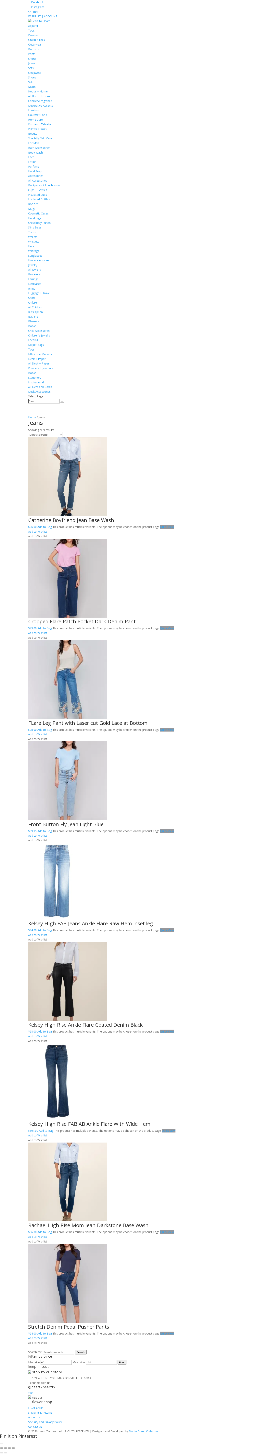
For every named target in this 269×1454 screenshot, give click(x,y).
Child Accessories (39, 331)
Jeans (31, 63)
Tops (31, 30)
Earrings (33, 279)
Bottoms (34, 49)
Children (33, 302)
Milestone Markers (40, 354)
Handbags (34, 218)
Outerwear (35, 44)
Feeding (33, 340)
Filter (122, 1362)
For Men (33, 143)
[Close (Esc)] (13, 1448)
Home (32, 417)
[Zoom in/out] (1, 1448)
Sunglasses (35, 255)
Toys (31, 349)
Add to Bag (44, 527)
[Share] (9, 1448)
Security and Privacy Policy (45, 1422)
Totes (32, 232)
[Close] (1, 1443)
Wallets (32, 237)
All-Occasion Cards (40, 387)
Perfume (33, 166)
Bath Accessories (39, 148)
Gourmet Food (37, 115)
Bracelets (34, 274)
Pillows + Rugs (37, 129)
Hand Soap (35, 171)
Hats (31, 246)
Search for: (35, 1352)
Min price (34, 1362)
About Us (34, 1417)
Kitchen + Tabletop (40, 124)
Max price (78, 1362)
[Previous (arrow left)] (1, 1452)
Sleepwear (34, 73)
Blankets (33, 321)
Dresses (33, 35)
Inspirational (36, 382)
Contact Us (35, 1426)
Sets (31, 68)
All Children (35, 307)
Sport (31, 298)
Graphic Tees (36, 40)
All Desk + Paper (38, 363)
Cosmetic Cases (38, 213)
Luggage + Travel (39, 293)
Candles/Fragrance (40, 101)
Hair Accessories (38, 260)
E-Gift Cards (35, 1408)
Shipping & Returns (40, 1412)
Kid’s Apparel (36, 312)
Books (32, 326)
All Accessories (37, 180)
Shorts (32, 59)
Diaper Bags (36, 345)
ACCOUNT (50, 16)
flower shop (42, 1401)
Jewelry (32, 265)
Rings (31, 288)
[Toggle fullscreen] (5, 1448)
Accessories (35, 176)
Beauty (32, 133)
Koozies (33, 204)
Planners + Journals (40, 368)
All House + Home (39, 96)
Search (81, 1352)
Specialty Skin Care (40, 138)
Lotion (32, 162)
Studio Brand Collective (143, 1431)
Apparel (33, 26)
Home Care (35, 119)
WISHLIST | (36, 16)
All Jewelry (34, 269)
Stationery (34, 377)
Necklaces (34, 284)
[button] (37, 531)
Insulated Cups (37, 195)
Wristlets (33, 241)
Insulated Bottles (39, 199)
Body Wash (35, 152)
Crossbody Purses (39, 223)
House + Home (38, 91)
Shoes (32, 77)
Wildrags (33, 251)
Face (31, 157)
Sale (30, 82)
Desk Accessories (39, 391)
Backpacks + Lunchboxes (44, 185)
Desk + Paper (36, 359)
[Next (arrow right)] (5, 1452)
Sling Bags (34, 227)
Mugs (31, 209)
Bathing (33, 316)
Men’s (32, 87)
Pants (31, 54)
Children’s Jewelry (39, 335)
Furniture (34, 110)
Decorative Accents (40, 105)
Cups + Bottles (37, 190)
